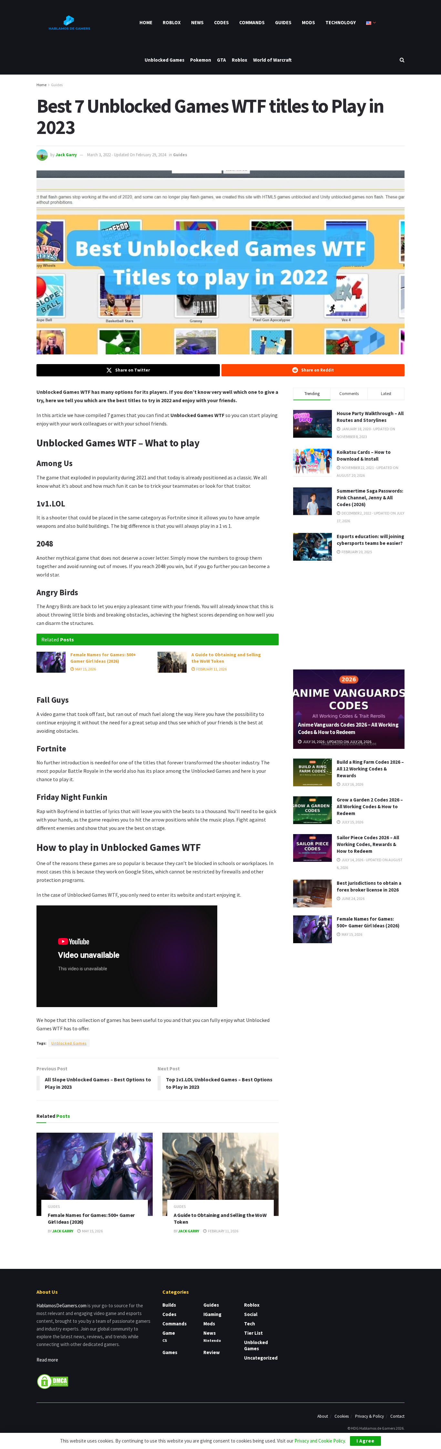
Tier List (253, 1333)
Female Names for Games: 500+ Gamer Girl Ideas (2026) (103, 658)
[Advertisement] (349, 614)
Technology (340, 22)
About (322, 1416)
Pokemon (200, 60)
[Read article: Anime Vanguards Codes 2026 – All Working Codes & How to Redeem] (349, 709)
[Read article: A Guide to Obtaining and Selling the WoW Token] (172, 662)
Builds (169, 1305)
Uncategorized (261, 1358)
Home (145, 22)
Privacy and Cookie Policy (319, 1441)
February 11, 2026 (211, 669)
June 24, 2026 (352, 898)
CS (164, 1340)
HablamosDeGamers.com (61, 1305)
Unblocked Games (164, 60)
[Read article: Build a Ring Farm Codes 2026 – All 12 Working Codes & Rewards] (312, 772)
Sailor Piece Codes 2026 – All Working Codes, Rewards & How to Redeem (368, 844)
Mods (308, 22)
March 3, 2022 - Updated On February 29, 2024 (126, 155)
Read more (47, 1360)
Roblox (172, 22)
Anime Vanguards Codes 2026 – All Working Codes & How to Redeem (348, 728)
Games (169, 1352)
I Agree (365, 1441)
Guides (283, 22)
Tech (249, 1324)
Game (168, 1333)
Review (211, 1352)
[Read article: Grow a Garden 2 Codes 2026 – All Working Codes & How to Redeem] (312, 810)
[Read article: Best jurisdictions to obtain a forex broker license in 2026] (312, 893)
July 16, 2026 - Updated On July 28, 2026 (336, 741)
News (197, 22)
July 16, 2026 (352, 784)
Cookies (341, 1416)
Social (250, 1314)
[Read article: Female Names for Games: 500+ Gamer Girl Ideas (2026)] (51, 662)
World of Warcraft (272, 60)
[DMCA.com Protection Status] (52, 1381)
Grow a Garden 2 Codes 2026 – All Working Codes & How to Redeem (370, 806)
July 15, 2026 (352, 822)
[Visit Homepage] (68, 22)
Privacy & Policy (369, 1416)
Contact (397, 1416)
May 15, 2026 (85, 669)
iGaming (212, 1314)
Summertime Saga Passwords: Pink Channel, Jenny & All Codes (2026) (370, 497)
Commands (252, 22)
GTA (221, 60)
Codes (221, 22)
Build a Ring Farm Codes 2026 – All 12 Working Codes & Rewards (370, 769)
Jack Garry (66, 155)
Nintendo (212, 1340)
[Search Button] (402, 60)
